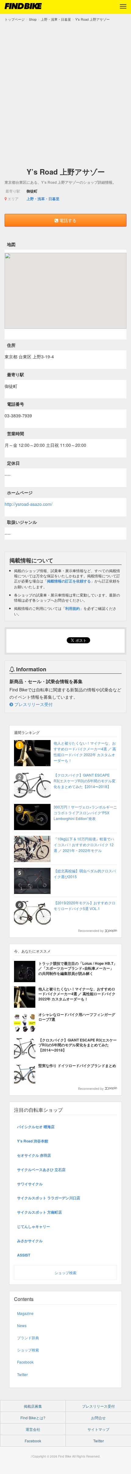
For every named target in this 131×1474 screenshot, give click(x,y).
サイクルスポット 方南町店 (39, 1212)
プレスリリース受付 (33, 704)
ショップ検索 (65, 1272)
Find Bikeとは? (32, 1417)
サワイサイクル (30, 1184)
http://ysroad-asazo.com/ (28, 504)
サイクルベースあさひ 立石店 (41, 1169)
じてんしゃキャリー (33, 1226)
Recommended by (91, 931)
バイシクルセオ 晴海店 (36, 1126)
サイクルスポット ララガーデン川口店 (48, 1198)
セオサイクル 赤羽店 (34, 1155)
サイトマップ (98, 1429)
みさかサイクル (30, 1240)
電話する (67, 220)
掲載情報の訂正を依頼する (69, 581)
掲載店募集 (33, 1406)
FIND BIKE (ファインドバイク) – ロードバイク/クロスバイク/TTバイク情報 (23, 6)
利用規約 (72, 608)
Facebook (25, 1361)
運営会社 (33, 1429)
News (22, 1325)
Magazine (25, 1313)
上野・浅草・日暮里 (43, 198)
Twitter (22, 1374)
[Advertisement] (65, 90)
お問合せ (98, 1417)
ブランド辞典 (28, 1337)
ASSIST (23, 1255)
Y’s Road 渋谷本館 (32, 1141)
